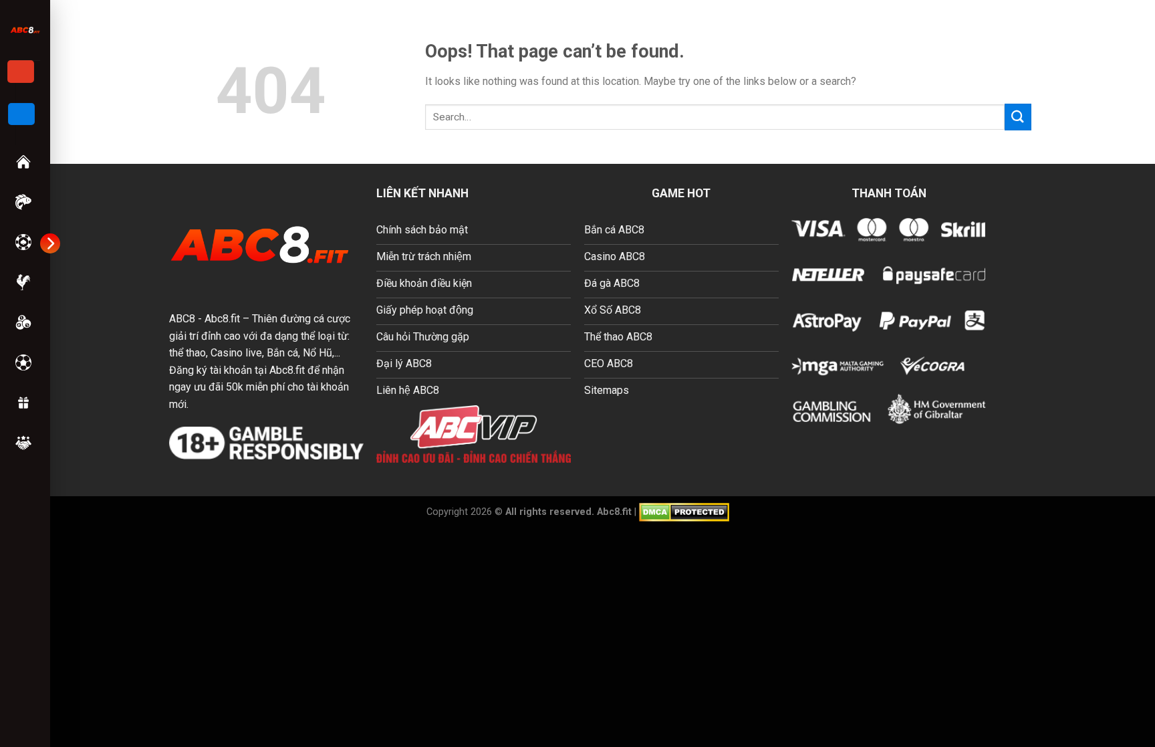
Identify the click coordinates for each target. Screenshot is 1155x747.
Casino (24, 242)
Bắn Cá (24, 202)
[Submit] (1018, 117)
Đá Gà (24, 282)
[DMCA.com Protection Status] (684, 511)
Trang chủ (24, 162)
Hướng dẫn (24, 442)
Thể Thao (24, 362)
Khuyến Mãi (24, 402)
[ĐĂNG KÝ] (20, 71)
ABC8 (182, 318)
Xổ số (24, 322)
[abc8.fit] (25, 29)
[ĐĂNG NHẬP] (21, 114)
